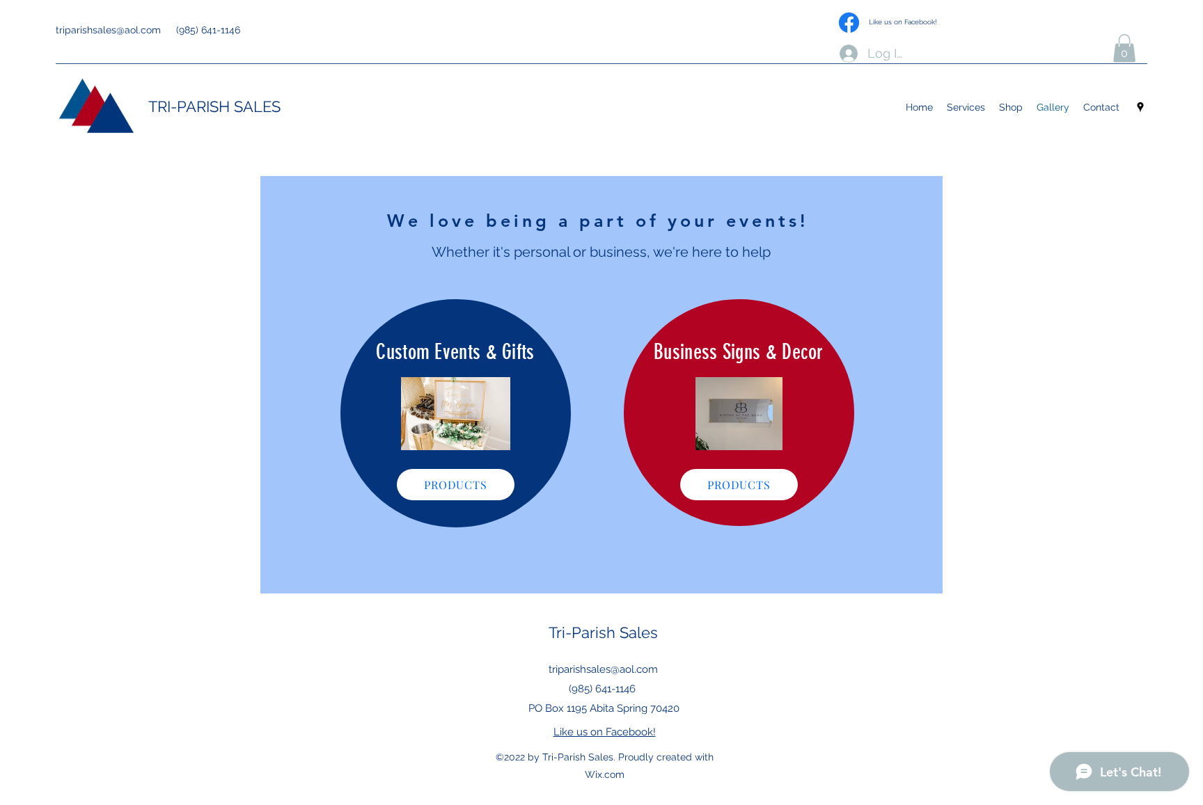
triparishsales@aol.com (108, 29)
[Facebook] (849, 22)
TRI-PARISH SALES (214, 106)
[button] (1124, 48)
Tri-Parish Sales (603, 632)
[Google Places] (1140, 107)
